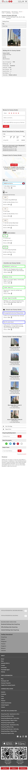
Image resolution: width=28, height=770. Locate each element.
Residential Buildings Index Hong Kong (10, 624)
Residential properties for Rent (10, 150)
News (2, 661)
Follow (5, 768)
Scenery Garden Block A (15, 376)
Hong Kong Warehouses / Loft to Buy (10, 729)
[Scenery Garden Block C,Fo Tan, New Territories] (15, 357)
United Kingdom (5, 705)
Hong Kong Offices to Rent (7, 716)
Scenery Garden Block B (15, 347)
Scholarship (4, 667)
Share (14, 768)
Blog (2, 678)
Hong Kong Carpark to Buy (7, 733)
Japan (2, 698)
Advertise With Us (5, 663)
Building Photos (6, 21)
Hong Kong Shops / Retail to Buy (9, 731)
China (2, 696)
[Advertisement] (14, 92)
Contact (3, 665)
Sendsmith (24, 454)
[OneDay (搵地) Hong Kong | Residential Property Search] (7, 1)
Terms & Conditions (19, 766)
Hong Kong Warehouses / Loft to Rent (10, 718)
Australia (3, 692)
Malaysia (3, 648)
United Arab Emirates (6, 703)
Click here (14, 165)
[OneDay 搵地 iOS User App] (8, 743)
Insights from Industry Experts (8, 685)
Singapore (3, 646)
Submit (6, 126)
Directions (23, 768)
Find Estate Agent (5, 669)
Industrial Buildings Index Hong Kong (10, 630)
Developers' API (5, 681)
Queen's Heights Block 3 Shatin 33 (14, 419)
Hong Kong (4, 637)
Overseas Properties (6, 683)
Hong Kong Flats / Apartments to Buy (10, 724)
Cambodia (3, 694)
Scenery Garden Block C (15, 362)
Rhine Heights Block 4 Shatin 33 (15, 405)
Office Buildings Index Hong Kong (9, 627)
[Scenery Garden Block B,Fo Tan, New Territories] (15, 342)
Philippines (3, 641)
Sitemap (3, 672)
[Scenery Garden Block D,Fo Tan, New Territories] (15, 385)
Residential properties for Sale (10, 149)
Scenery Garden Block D (15, 390)
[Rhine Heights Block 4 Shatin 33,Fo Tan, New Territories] (15, 400)
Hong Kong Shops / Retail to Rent (9, 720)
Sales (4, 134)
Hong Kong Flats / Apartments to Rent (10, 714)
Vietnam (3, 639)
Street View (5, 26)
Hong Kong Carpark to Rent (7, 722)
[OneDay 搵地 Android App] (20, 743)
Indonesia (3, 650)
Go (19, 436)
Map (3, 23)
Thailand (3, 643)
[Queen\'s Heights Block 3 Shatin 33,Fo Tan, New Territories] (15, 414)
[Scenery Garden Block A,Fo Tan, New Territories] (15, 371)
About (2, 659)
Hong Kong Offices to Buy (7, 727)
